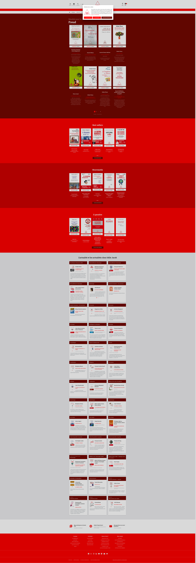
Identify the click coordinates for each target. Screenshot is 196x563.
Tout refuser (97, 17)
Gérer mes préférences (107, 17)
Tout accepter (88, 17)
